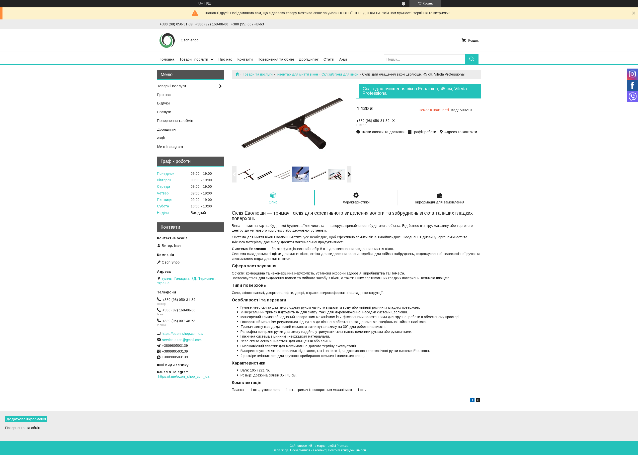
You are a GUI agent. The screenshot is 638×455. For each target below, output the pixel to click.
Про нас (225, 59)
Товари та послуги (257, 74)
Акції (343, 59)
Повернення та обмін (276, 59)
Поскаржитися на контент (308, 450)
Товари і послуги (193, 59)
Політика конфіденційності (347, 450)
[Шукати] (471, 59)
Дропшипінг (309, 59)
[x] (478, 401)
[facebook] (472, 401)
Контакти (245, 59)
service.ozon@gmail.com (182, 340)
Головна (167, 59)
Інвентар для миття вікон (297, 74)
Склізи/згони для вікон (339, 74)
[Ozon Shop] (167, 40)
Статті (328, 59)
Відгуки (163, 103)
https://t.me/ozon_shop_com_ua (183, 376)
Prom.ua (342, 446)
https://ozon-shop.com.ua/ (182, 334)
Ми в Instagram (170, 146)
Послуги (164, 112)
